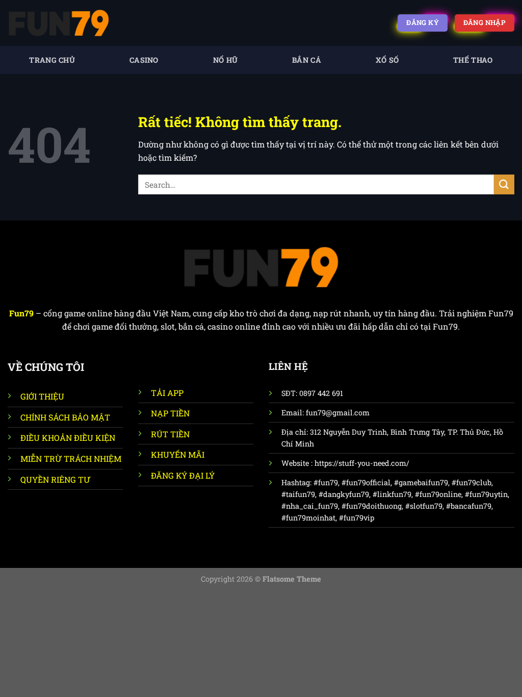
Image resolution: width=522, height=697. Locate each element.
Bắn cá (306, 60)
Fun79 (21, 313)
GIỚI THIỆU (42, 396)
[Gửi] (504, 184)
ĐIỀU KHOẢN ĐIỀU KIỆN (67, 437)
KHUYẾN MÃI (177, 454)
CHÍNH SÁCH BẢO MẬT (65, 417)
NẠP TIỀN (170, 413)
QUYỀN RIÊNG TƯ (55, 479)
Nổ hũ (225, 60)
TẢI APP (167, 392)
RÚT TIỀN (170, 434)
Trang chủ (52, 60)
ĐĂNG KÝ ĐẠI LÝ (183, 475)
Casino (144, 60)
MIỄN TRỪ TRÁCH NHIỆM (70, 458)
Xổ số (387, 60)
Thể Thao (472, 60)
